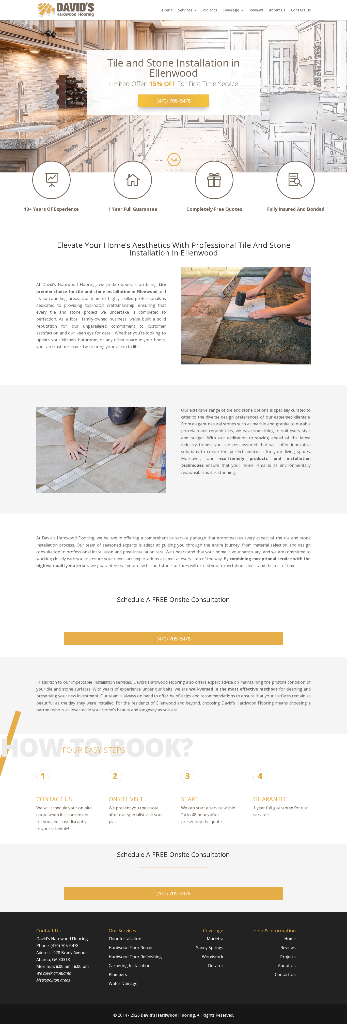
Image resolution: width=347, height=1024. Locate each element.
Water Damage (123, 983)
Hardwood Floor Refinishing (135, 956)
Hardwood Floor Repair (131, 947)
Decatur (215, 965)
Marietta (215, 938)
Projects (210, 10)
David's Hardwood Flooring (168, 1015)
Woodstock (212, 956)
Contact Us (301, 10)
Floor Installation (125, 938)
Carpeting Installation (129, 965)
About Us (277, 10)
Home (167, 10)
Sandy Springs (209, 947)
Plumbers (118, 974)
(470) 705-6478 (173, 100)
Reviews (256, 10)
